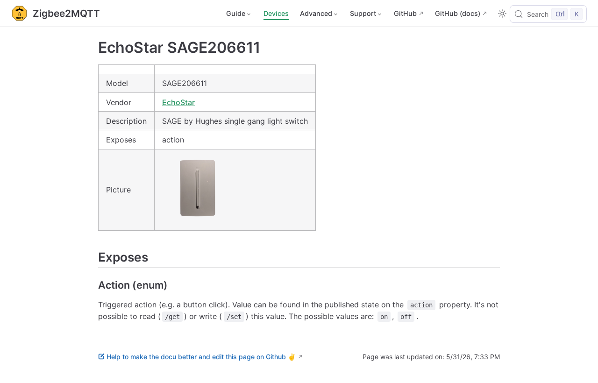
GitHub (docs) (457, 13)
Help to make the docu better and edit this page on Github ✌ (201, 357)
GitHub (405, 13)
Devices (276, 13)
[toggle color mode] (502, 13)
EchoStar (178, 102)
